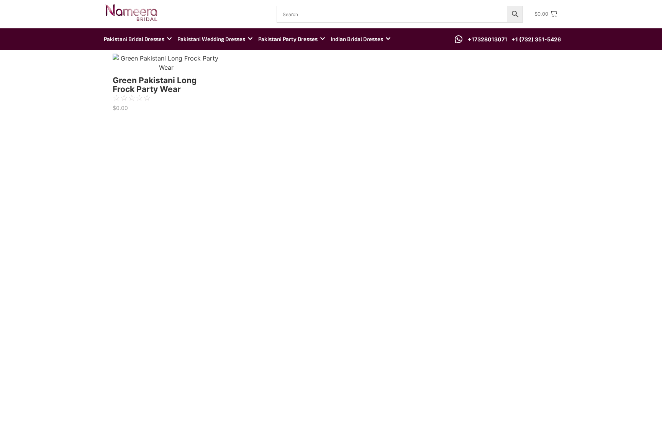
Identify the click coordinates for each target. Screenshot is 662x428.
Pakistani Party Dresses (288, 39)
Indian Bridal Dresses (357, 39)
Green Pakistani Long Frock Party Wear (155, 84)
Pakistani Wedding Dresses (211, 39)
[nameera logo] (130, 13)
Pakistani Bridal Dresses (134, 39)
